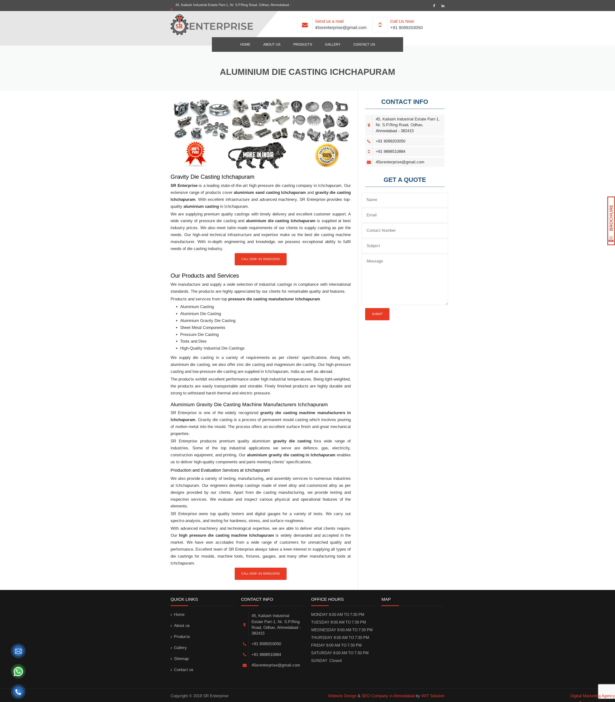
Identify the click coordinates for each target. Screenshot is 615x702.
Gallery (332, 44)
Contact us (364, 44)
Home (245, 44)
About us (271, 44)
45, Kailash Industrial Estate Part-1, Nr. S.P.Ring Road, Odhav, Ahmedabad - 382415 (408, 125)
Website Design (342, 696)
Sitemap (181, 658)
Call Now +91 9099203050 (260, 259)
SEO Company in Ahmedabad (388, 696)
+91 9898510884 (390, 151)
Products (302, 44)
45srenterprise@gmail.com (341, 27)
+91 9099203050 (406, 27)
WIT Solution (432, 696)
